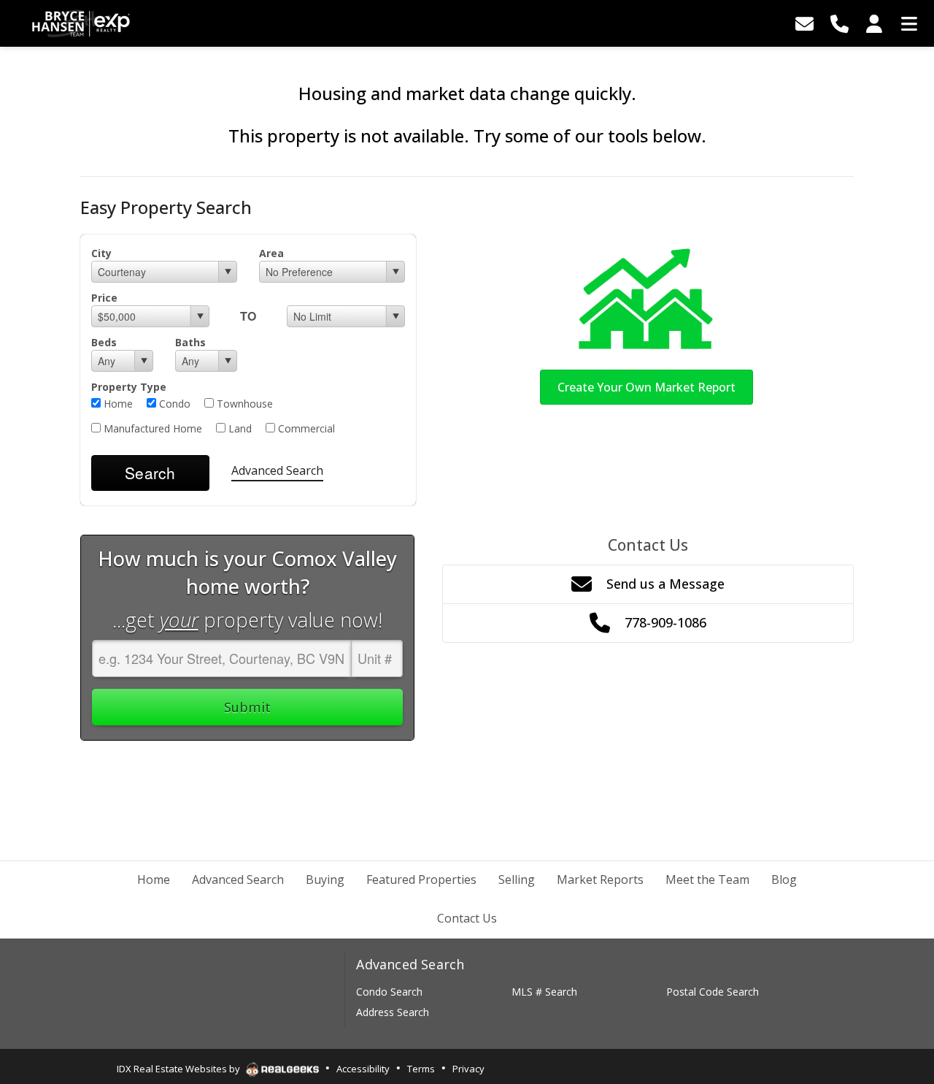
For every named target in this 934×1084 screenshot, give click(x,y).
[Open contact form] (804, 23)
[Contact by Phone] (839, 23)
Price (104, 298)
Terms (421, 1068)
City (101, 253)
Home (117, 404)
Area (271, 253)
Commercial (305, 428)
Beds (104, 342)
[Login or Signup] (874, 23)
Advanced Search (277, 470)
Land (238, 428)
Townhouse (243, 404)
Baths (190, 342)
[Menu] (909, 23)
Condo (173, 404)
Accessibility (363, 1068)
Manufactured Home (151, 428)
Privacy (468, 1068)
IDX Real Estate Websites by (179, 1068)
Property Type (128, 387)
